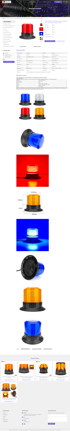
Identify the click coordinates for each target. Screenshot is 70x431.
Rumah (30, 1)
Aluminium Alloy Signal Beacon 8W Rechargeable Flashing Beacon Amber (61, 377)
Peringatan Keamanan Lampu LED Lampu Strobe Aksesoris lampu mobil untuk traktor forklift (9, 399)
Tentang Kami (35, 1)
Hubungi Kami (49, 1)
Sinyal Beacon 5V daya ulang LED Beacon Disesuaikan (9, 377)
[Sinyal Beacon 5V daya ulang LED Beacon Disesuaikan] (9, 368)
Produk (40, 1)
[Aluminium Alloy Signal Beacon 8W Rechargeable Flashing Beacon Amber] (61, 368)
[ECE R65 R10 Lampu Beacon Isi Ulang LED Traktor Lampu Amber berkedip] (26, 368)
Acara (44, 1)
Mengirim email (51, 423)
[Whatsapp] (4, 59)
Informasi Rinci (23, 46)
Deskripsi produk (37, 46)
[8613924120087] (24, 424)
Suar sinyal (11, 18)
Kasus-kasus (5, 419)
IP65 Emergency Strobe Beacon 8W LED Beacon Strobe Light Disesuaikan (43, 377)
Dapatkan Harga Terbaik (50, 41)
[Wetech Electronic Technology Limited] (6, 2)
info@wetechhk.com (27, 421)
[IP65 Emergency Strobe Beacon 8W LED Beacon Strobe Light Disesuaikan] (43, 368)
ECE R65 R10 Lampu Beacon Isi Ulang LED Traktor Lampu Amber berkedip (26, 377)
